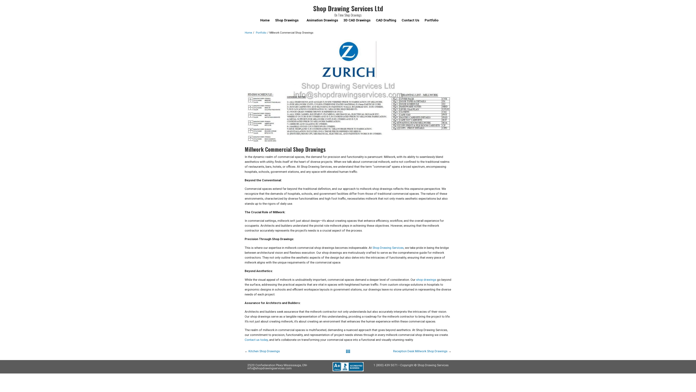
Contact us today (256, 340)
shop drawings (426, 279)
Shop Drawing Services (388, 248)
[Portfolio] (348, 351)
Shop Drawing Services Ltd (348, 8)
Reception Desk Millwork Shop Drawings (420, 351)
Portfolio (261, 32)
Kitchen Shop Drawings (264, 351)
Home (248, 32)
